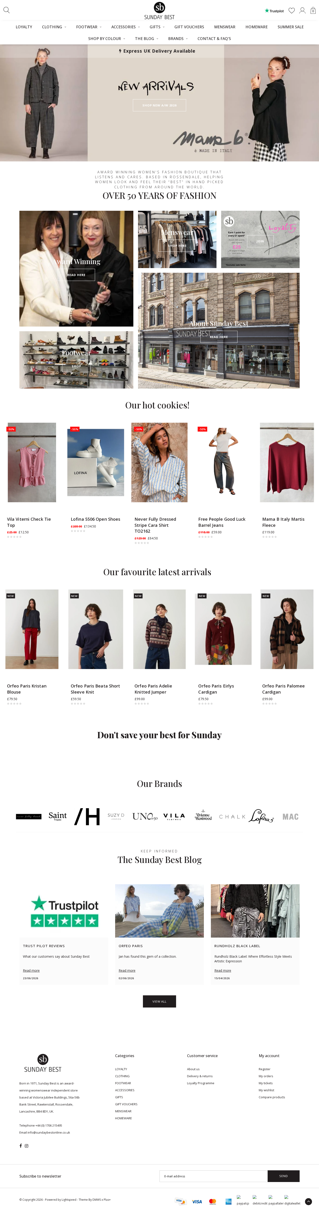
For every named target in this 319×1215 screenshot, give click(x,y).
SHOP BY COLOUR (104, 38)
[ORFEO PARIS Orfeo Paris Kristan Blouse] (32, 629)
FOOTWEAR (86, 26)
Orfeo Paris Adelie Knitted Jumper (153, 689)
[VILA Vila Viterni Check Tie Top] (32, 462)
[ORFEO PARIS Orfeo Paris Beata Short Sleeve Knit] (95, 629)
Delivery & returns (200, 1076)
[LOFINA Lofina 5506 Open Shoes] (95, 462)
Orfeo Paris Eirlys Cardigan (216, 689)
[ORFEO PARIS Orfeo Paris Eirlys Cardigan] (223, 629)
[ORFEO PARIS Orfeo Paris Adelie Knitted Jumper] (159, 629)
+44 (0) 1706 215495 (48, 1125)
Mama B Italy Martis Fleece (283, 522)
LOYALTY (24, 26)
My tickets (266, 1083)
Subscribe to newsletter (40, 1176)
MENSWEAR (224, 26)
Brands (176, 38)
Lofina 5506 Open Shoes (95, 519)
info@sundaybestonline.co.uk (49, 1132)
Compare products (272, 1097)
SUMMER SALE (291, 26)
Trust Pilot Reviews (44, 945)
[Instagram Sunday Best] (26, 1146)
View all (159, 1001)
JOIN (260, 241)
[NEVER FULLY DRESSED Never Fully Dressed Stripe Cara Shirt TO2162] (159, 462)
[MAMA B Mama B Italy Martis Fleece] (287, 462)
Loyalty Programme (200, 1083)
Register (264, 1069)
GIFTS (155, 26)
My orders (266, 1076)
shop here (177, 246)
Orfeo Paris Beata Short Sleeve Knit (95, 689)
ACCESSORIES (123, 26)
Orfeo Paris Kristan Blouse (26, 689)
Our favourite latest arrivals (157, 571)
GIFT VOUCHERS (189, 26)
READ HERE (76, 275)
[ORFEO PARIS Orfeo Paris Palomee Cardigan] (287, 629)
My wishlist (266, 1090)
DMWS (96, 1200)
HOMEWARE (256, 26)
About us (193, 1069)
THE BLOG (144, 38)
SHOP (76, 366)
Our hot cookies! (157, 405)
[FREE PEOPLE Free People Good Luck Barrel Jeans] (223, 462)
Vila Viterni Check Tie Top (29, 522)
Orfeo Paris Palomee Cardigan (283, 689)
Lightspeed (69, 1200)
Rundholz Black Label (237, 945)
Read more (31, 970)
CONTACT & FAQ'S (214, 38)
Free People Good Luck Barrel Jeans (221, 522)
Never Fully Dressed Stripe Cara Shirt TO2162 (155, 525)
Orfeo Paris (131, 945)
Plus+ (107, 1200)
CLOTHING (52, 26)
